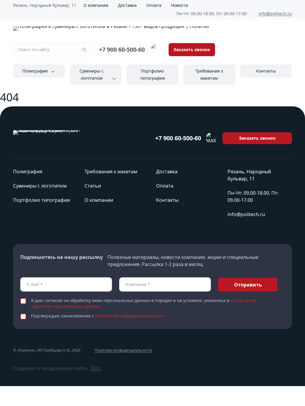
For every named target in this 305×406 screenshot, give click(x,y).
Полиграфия (35, 71)
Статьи (93, 185)
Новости (179, 5)
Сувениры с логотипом (92, 74)
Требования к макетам (209, 74)
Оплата (153, 5)
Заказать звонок (191, 49)
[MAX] (157, 50)
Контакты (266, 71)
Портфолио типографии (152, 74)
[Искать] (84, 50)
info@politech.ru (275, 13)
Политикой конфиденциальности (129, 316)
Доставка (127, 5)
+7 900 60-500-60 (122, 49)
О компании (95, 5)
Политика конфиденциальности (123, 350)
